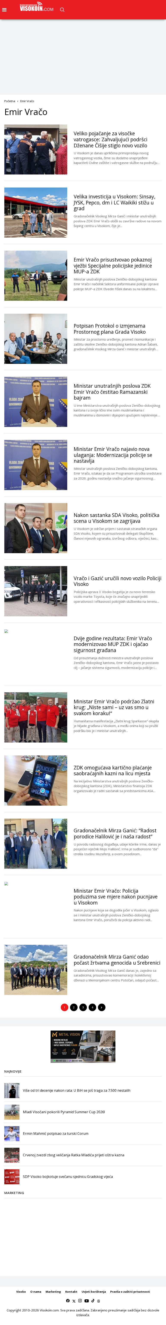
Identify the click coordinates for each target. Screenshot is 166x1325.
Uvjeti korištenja (94, 1292)
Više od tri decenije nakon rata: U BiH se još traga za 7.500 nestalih (76, 1090)
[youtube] (87, 1301)
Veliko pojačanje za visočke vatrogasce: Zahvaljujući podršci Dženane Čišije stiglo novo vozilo (110, 139)
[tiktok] (92, 1301)
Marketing (53, 1292)
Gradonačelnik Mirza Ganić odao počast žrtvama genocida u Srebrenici (117, 959)
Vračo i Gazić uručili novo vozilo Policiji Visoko (117, 581)
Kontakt (71, 1292)
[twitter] (73, 1301)
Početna (9, 101)
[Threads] (98, 1301)
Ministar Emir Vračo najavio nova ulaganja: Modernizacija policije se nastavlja (113, 454)
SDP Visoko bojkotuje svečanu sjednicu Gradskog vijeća (68, 1176)
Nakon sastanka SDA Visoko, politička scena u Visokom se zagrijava (117, 518)
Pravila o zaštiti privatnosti (130, 1292)
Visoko (21, 1292)
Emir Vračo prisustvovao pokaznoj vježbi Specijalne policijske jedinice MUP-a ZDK (113, 265)
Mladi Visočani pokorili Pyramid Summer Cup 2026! (64, 1112)
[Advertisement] (83, 52)
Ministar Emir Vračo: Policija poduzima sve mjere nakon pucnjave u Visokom (116, 896)
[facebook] (68, 1301)
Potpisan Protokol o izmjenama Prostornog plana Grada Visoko (110, 328)
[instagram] (80, 1301)
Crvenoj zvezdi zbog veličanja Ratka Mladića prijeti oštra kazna (73, 1155)
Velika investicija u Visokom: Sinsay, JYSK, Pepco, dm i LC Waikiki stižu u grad (114, 202)
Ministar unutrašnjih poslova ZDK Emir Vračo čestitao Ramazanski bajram (112, 391)
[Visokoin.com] (37, 6)
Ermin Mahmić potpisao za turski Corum (55, 1133)
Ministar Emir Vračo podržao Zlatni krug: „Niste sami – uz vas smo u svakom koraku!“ (114, 707)
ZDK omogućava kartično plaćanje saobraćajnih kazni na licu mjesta (113, 770)
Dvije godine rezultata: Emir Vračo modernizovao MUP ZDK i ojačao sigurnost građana (113, 644)
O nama (35, 1292)
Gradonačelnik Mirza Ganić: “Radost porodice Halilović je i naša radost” (115, 833)
